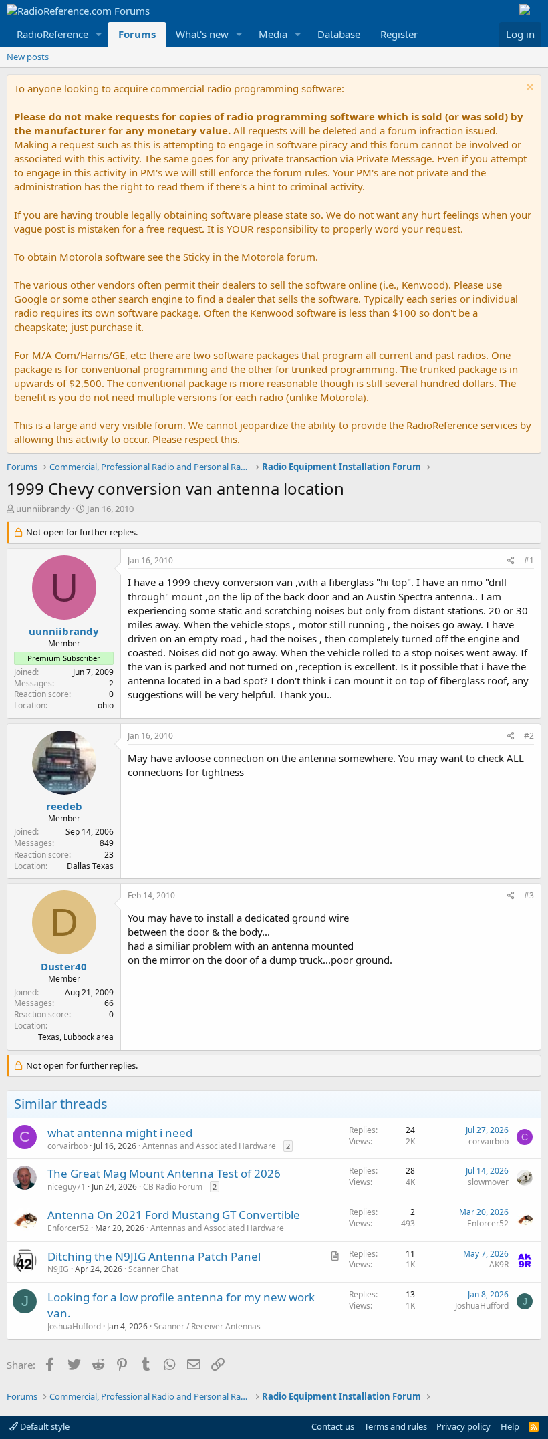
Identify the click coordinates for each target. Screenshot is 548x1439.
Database (338, 34)
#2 (529, 735)
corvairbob (67, 1146)
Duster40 (64, 966)
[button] (99, 34)
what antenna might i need (119, 1132)
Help (510, 1426)
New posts (28, 57)
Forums (137, 34)
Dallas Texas (90, 866)
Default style (44, 1426)
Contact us (332, 1426)
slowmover (488, 1182)
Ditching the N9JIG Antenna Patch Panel (154, 1256)
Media (273, 34)
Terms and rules (395, 1426)
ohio (106, 705)
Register (399, 34)
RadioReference (52, 34)
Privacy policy (463, 1426)
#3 (529, 895)
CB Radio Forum (172, 1186)
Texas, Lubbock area (76, 1037)
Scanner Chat (153, 1269)
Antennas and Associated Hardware (209, 1146)
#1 (529, 560)
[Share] (511, 561)
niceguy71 (66, 1186)
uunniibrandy (43, 509)
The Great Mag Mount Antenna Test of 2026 (164, 1173)
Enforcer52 (68, 1228)
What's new (202, 34)
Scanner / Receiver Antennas (207, 1326)
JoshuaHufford (74, 1326)
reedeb (64, 806)
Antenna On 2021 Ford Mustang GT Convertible (173, 1214)
